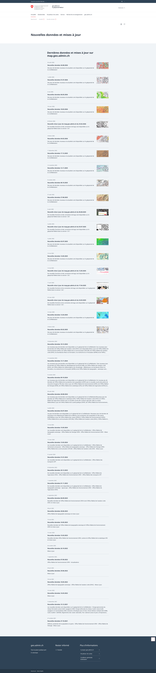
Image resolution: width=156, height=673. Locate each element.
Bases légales (40, 671)
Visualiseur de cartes (86, 654)
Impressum (33, 671)
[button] (33, 14)
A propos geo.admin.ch (87, 650)
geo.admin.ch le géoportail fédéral (57, 6)
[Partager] (124, 24)
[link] (78, 67)
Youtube (59, 650)
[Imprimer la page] (121, 24)
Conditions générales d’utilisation (86, 658)
